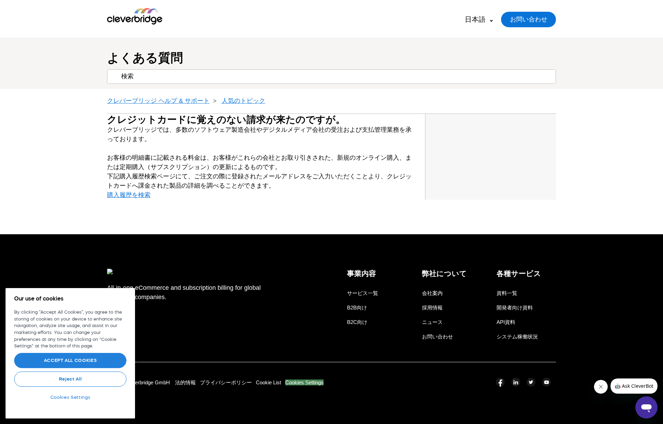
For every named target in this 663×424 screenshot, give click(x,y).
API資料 (506, 322)
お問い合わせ (528, 19)
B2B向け (357, 307)
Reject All (70, 379)
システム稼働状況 (517, 336)
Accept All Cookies (70, 360)
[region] (70, 353)
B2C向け (357, 322)
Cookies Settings (304, 382)
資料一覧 (507, 293)
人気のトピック (243, 100)
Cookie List (268, 382)
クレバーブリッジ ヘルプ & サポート (158, 100)
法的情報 (185, 382)
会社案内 (432, 293)
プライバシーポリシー (226, 382)
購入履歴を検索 (129, 194)
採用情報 (432, 307)
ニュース (432, 322)
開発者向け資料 (515, 307)
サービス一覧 (362, 293)
